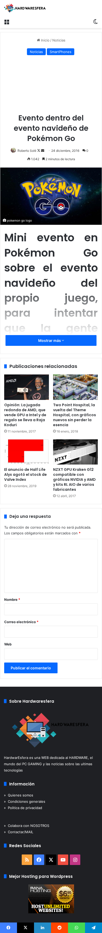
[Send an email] (42, 151)
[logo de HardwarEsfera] (25, 8)
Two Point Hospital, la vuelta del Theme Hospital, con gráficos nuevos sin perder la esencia (74, 415)
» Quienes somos (18, 795)
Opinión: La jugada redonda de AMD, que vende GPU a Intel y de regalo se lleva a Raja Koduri (25, 415)
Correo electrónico (21, 622)
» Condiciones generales (24, 801)
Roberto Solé (27, 151)
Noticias (58, 40)
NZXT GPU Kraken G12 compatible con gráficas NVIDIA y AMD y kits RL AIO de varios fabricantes (74, 479)
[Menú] (6, 21)
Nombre (12, 599)
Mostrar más (50, 340)
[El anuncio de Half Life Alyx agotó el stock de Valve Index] (26, 452)
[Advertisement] (51, 85)
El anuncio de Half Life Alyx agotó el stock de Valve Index (25, 474)
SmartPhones (60, 52)
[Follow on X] (39, 151)
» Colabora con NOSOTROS (26, 825)
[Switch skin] (95, 21)
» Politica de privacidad (23, 808)
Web (8, 644)
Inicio (44, 40)
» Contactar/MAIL (18, 832)
